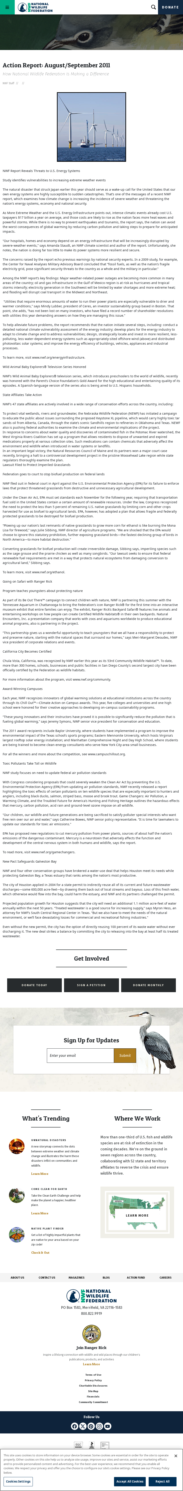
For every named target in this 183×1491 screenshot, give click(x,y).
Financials (93, 1396)
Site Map (93, 1391)
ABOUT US (17, 1277)
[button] (125, 1055)
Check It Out (40, 1253)
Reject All (163, 1481)
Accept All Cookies (129, 1481)
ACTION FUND (136, 1277)
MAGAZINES (77, 1277)
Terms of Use (93, 1374)
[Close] (176, 1456)
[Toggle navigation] (7, 7)
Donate (170, 7)
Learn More (39, 1174)
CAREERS (166, 1277)
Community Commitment (93, 1402)
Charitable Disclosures (93, 1385)
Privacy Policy (93, 1380)
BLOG (106, 1277)
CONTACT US (47, 1277)
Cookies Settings (18, 1481)
